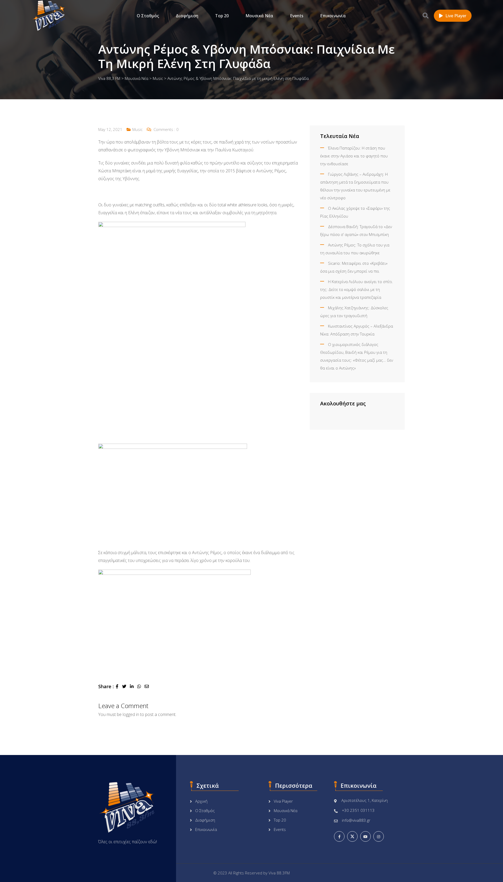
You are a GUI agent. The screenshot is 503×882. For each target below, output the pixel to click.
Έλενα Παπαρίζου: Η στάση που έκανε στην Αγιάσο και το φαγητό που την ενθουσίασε (354, 155)
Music (137, 129)
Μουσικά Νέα (259, 16)
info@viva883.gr (356, 820)
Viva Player (283, 801)
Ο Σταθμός (148, 16)
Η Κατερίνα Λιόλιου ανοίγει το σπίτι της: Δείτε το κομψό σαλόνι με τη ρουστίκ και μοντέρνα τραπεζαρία (356, 289)
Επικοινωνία (333, 16)
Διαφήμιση (187, 16)
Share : (106, 686)
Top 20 (222, 16)
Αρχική (201, 801)
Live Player (455, 16)
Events (296, 16)
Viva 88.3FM (279, 872)
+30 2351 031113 (358, 810)
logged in (131, 714)
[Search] (426, 15)
